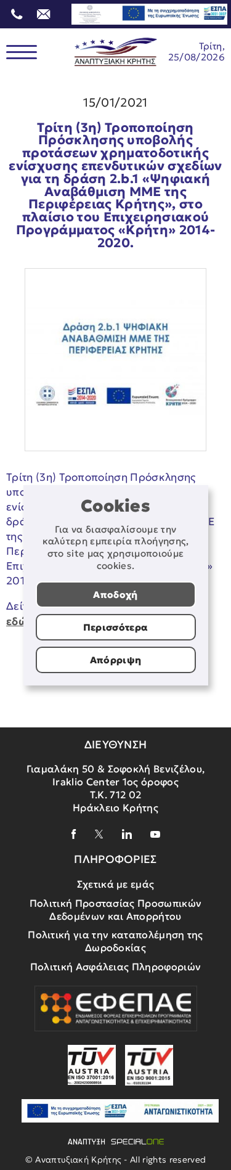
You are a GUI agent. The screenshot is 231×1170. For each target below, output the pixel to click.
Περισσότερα (115, 627)
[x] (99, 834)
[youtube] (155, 834)
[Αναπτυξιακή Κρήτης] (116, 52)
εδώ (16, 621)
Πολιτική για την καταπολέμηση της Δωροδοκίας (115, 941)
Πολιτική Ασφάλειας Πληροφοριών (115, 966)
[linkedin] (127, 834)
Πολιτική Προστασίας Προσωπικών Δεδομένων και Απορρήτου (116, 909)
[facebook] (74, 834)
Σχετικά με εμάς (116, 884)
